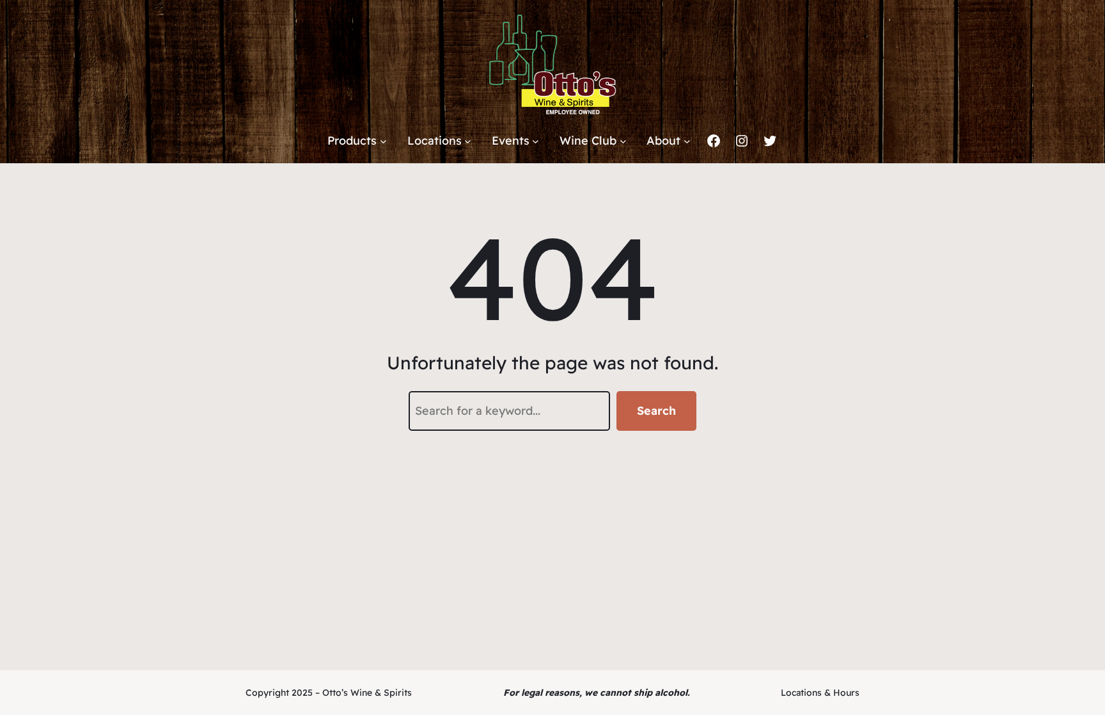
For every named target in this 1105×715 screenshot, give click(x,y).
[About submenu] (687, 141)
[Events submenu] (535, 141)
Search (656, 410)
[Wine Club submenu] (623, 141)
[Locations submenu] (467, 141)
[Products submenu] (383, 141)
